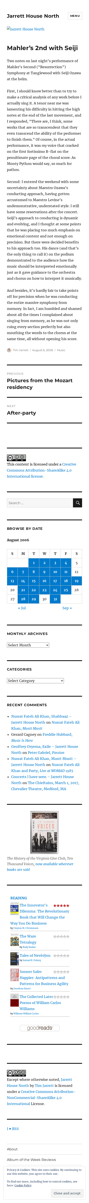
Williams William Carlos (26, 1013)
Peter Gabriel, (46, 752)
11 (65, 572)
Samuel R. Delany (32, 960)
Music (61, 350)
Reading (18, 898)
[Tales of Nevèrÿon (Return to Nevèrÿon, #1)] (14, 959)
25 (66, 590)
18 (66, 581)
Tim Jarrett (20, 350)
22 (34, 590)
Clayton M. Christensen (25, 928)
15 (34, 581)
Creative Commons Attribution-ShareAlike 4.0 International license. (41, 470)
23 (44, 590)
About (12, 1149)
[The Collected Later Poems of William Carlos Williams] (14, 1000)
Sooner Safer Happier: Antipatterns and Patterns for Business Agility (44, 977)
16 (44, 581)
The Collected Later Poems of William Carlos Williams (40, 1003)
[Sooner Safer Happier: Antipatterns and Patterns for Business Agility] (14, 975)
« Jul (22, 608)
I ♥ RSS (13, 1129)
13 (12, 581)
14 (23, 581)
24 (55, 590)
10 (55, 572)
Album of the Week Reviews (31, 1160)
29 (34, 599)
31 (55, 599)
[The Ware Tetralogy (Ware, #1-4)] (14, 939)
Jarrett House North (33, 16)
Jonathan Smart (22, 988)
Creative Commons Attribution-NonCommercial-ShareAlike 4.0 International (41, 1097)
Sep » (67, 608)
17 (55, 581)
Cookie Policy (23, 1185)
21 (23, 590)
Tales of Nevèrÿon (35, 955)
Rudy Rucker (29, 947)
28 (23, 599)
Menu (75, 15)
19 (77, 581)
